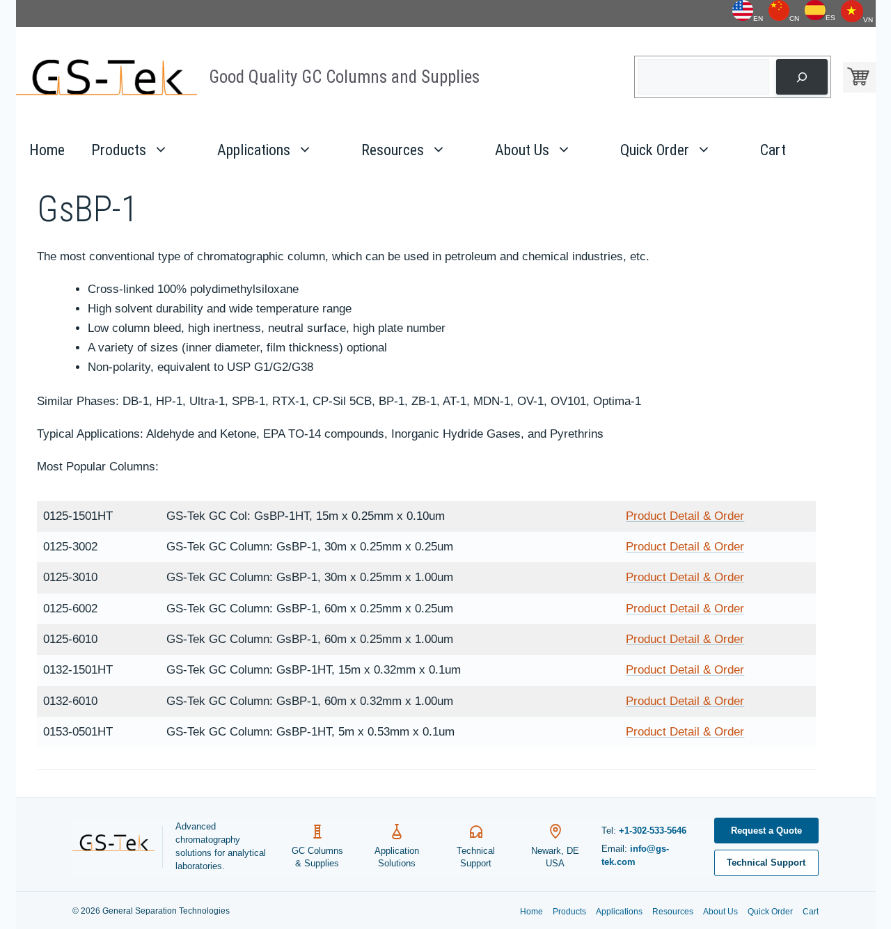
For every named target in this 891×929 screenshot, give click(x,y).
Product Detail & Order (685, 516)
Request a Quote (766, 830)
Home (47, 150)
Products (118, 150)
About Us (522, 150)
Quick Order (654, 150)
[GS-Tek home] (117, 846)
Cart (773, 150)
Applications (253, 150)
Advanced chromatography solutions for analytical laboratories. (220, 846)
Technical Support (766, 862)
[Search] (801, 77)
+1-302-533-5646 (652, 830)
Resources (392, 150)
